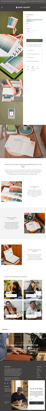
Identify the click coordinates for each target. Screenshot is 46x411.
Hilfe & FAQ (39, 370)
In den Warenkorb (34, 40)
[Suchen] (41, 7)
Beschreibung (30, 50)
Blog (38, 372)
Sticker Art (28, 28)
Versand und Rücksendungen (33, 61)
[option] (23, 347)
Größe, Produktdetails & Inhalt (34, 54)
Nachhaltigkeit (31, 57)
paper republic (6, 403)
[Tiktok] (7, 383)
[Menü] (2, 7)
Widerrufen (39, 377)
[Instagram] (5, 383)
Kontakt (38, 369)
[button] (44, 7)
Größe (27, 23)
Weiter (36, 403)
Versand (38, 375)
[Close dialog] (43, 382)
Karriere (38, 374)
